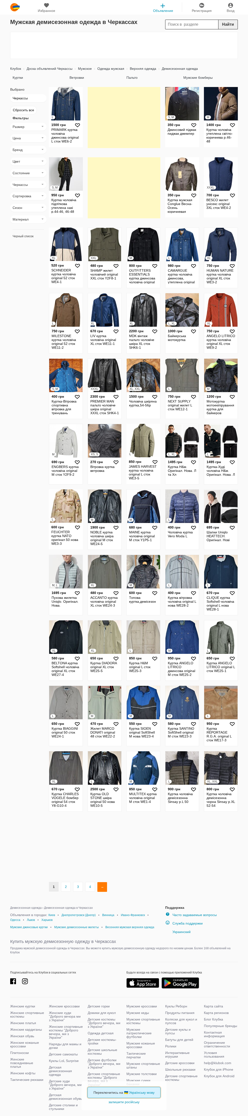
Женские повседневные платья (21, 1063)
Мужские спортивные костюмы (143, 1021)
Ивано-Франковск (133, 915)
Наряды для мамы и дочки (65, 1046)
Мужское (84, 69)
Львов (31, 920)
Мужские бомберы (198, 77)
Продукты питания (179, 1013)
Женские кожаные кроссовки (24, 1044)
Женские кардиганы (26, 1029)
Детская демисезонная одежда (60, 1070)
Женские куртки (22, 1006)
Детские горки (99, 1006)
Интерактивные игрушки (177, 1054)
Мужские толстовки (141, 1074)
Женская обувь (22, 1036)
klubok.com (15, 7)
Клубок (15, 69)
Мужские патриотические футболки (139, 1033)
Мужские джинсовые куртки (29, 927)
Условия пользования (214, 1054)
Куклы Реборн (176, 1006)
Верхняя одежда (142, 69)
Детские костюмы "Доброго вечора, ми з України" (104, 1023)
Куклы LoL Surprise (64, 1061)
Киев (51, 915)
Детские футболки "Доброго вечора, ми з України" (104, 1063)
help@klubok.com (217, 1063)
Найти (228, 24)
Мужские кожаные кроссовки (140, 1045)
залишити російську (124, 1102)
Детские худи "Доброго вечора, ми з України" (65, 1084)
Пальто (132, 77)
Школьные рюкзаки (180, 1069)
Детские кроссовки (179, 1063)
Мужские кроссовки (141, 1006)
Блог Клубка (213, 1019)
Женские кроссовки (64, 1006)
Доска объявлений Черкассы (49, 69)
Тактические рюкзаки (26, 1080)
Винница (108, 915)
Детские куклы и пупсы (178, 1031)
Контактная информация (214, 1034)
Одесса (15, 920)
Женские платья (23, 1023)
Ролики (170, 1046)
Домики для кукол (102, 1013)
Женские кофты (22, 1073)
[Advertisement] (124, 45)
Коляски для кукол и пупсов (181, 1021)
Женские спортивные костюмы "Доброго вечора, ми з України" (66, 1032)
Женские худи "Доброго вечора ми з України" (65, 1016)
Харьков (47, 920)
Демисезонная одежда (179, 69)
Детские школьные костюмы (102, 1051)
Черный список (23, 236)
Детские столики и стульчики (63, 1107)
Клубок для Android (219, 1076)
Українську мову (142, 1092)
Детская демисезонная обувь (65, 1096)
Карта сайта (213, 1006)
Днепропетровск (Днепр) (79, 915)
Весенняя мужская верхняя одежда (129, 927)
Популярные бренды (220, 1026)
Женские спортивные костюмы (27, 1014)
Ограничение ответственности (217, 1044)
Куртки (18, 77)
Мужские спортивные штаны (143, 1065)
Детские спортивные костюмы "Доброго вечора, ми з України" (104, 1079)
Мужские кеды (137, 1013)
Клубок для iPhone (218, 1069)
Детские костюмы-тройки (102, 1041)
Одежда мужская (110, 69)
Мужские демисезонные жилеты (76, 927)
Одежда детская (101, 1033)
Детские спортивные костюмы (181, 1078)
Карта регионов (216, 1013)
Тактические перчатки (136, 1055)
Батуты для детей (179, 1040)
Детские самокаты (63, 1054)
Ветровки (77, 77)
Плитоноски (19, 1053)
